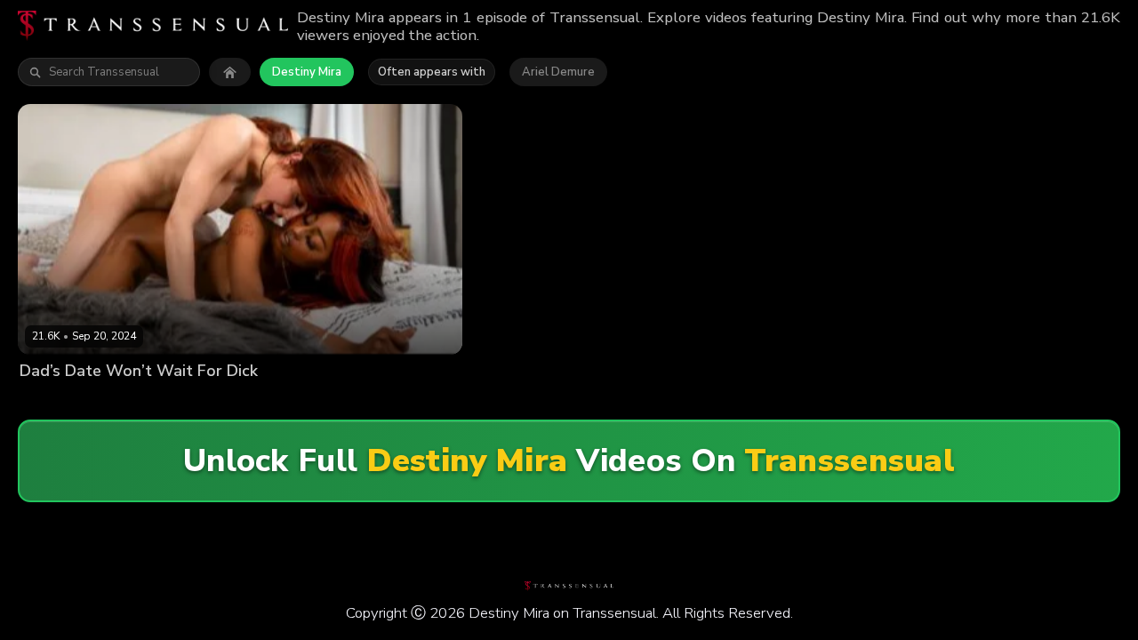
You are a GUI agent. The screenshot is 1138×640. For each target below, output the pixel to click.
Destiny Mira (306, 72)
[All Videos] (230, 72)
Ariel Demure (558, 72)
